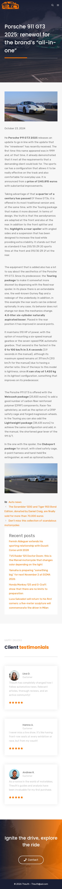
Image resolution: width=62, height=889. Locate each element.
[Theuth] (10, 5)
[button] (52, 5)
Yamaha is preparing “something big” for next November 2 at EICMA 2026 (29, 574)
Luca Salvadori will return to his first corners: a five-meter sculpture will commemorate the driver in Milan (30, 603)
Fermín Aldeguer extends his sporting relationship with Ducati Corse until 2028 (28, 546)
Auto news (15, 502)
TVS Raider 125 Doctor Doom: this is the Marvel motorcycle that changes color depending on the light (31, 560)
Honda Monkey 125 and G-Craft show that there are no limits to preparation (28, 589)
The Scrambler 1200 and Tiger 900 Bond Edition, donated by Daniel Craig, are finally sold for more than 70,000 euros (30, 511)
